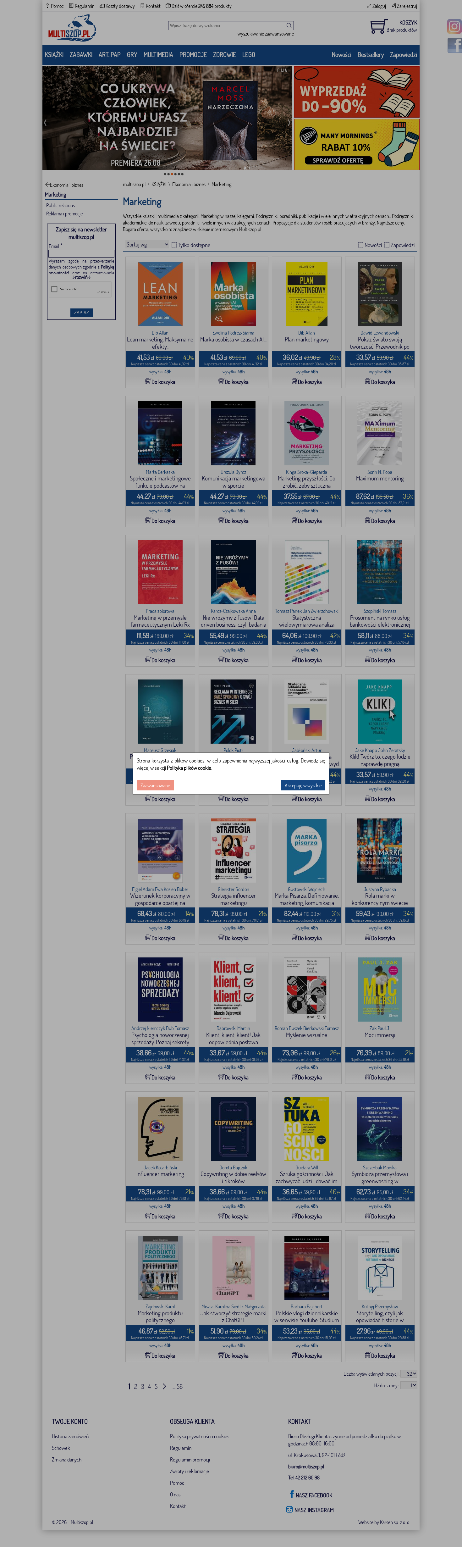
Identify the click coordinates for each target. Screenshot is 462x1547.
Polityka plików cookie (189, 767)
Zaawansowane (155, 785)
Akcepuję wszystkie (303, 785)
